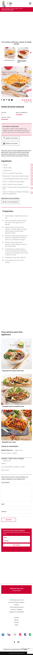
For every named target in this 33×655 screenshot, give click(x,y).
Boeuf (21, 8)
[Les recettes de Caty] (4, 3)
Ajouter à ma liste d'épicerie (10, 202)
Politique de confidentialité (16, 612)
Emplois (16, 605)
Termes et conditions (16, 609)
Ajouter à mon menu (12, 143)
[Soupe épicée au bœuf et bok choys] (16, 353)
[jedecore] (25, 634)
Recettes (8, 8)
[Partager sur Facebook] (1, 100)
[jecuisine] (20, 634)
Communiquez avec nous (16, 600)
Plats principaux (15, 8)
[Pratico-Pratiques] (3, 634)
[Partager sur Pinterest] (6, 100)
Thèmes (16, 622)
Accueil (3, 8)
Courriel (4, 511)
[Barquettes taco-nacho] (16, 425)
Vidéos (16, 625)
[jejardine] (30, 634)
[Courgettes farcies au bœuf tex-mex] (16, 389)
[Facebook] (14, 642)
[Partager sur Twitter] (4, 100)
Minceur (16, 620)
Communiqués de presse (17, 607)
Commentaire (5, 482)
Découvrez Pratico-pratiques (16, 602)
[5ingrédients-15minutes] (8, 634)
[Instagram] (18, 642)
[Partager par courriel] (12, 100)
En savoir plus (16, 589)
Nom (3, 504)
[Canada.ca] (26, 649)
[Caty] (15, 634)
